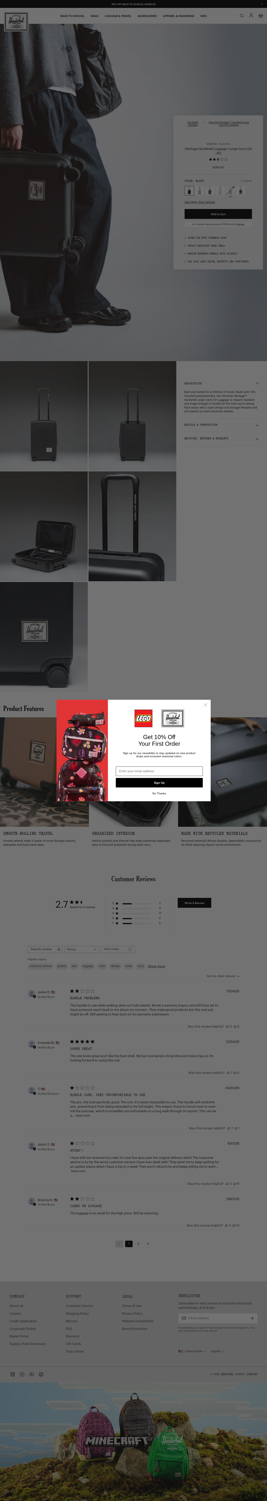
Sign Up (159, 782)
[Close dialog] (205, 704)
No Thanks (159, 793)
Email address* (127, 763)
